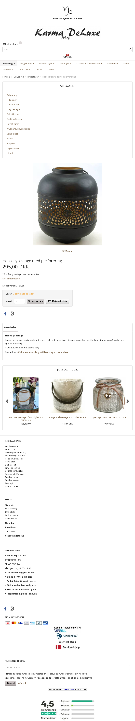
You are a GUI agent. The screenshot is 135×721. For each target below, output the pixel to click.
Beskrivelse (10, 327)
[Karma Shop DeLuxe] (67, 32)
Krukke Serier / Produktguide (21, 589)
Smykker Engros (12, 468)
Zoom (68, 251)
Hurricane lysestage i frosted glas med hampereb (26, 418)
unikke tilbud (49, 673)
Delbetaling (10, 464)
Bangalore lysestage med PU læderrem (67, 417)
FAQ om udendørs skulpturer (22, 585)
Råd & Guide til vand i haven (21, 581)
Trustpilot (10, 531)
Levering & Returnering (15, 452)
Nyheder (9, 523)
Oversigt (9, 483)
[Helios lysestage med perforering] (67, 204)
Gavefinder (10, 527)
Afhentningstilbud (14, 535)
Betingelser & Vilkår (14, 470)
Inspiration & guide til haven (22, 593)
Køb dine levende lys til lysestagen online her (43, 352)
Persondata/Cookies (15, 474)
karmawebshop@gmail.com (19, 572)
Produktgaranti (12, 477)
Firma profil (10, 461)
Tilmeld (11, 683)
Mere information (11, 278)
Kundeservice (11, 446)
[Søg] (131, 49)
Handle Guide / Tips (14, 458)
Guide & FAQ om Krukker (19, 576)
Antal (9, 301)
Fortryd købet (11, 486)
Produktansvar (12, 480)
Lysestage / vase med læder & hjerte (109, 417)
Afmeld (22, 683)
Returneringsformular (15, 455)
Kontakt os (10, 449)
